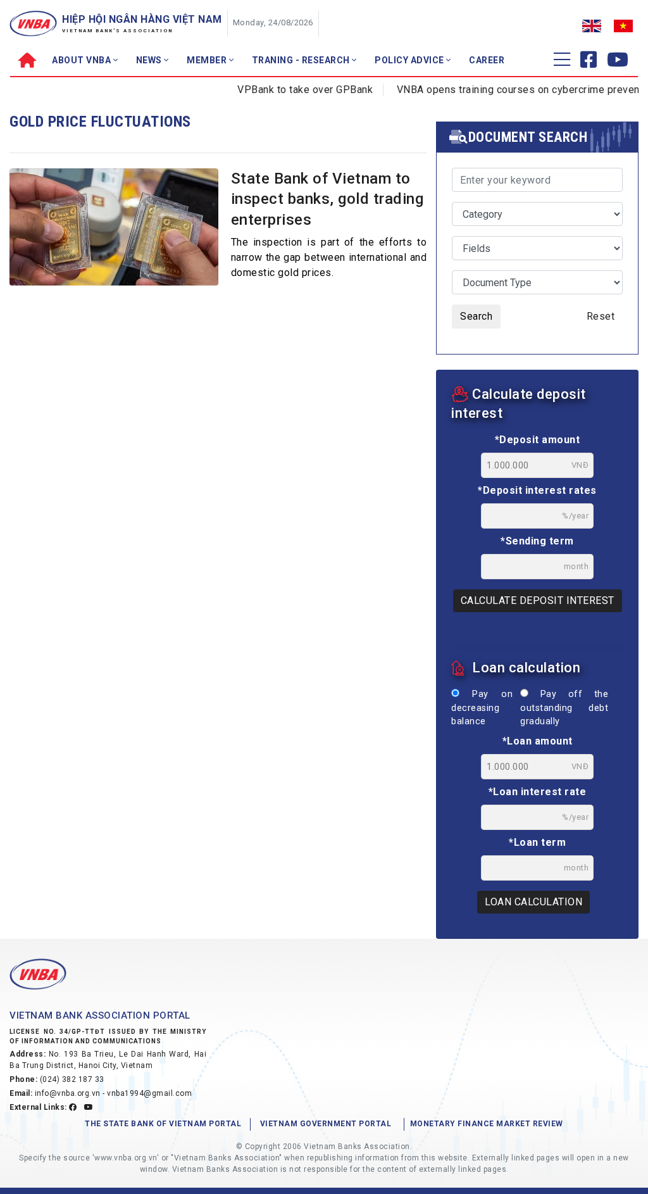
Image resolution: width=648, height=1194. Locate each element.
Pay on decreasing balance (482, 708)
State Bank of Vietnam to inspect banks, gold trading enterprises (327, 199)
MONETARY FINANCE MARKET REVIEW (486, 1123)
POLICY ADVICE (410, 60)
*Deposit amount (537, 440)
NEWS (150, 60)
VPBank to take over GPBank (291, 90)
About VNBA (82, 60)
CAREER (486, 60)
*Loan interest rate (538, 792)
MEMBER (208, 60)
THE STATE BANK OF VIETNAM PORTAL (163, 1123)
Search (476, 316)
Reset (601, 316)
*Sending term (537, 541)
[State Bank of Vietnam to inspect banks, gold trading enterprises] (113, 233)
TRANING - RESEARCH (302, 60)
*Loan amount (537, 741)
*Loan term (537, 842)
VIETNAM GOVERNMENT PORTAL (326, 1123)
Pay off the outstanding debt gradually (564, 708)
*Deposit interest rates (537, 490)
